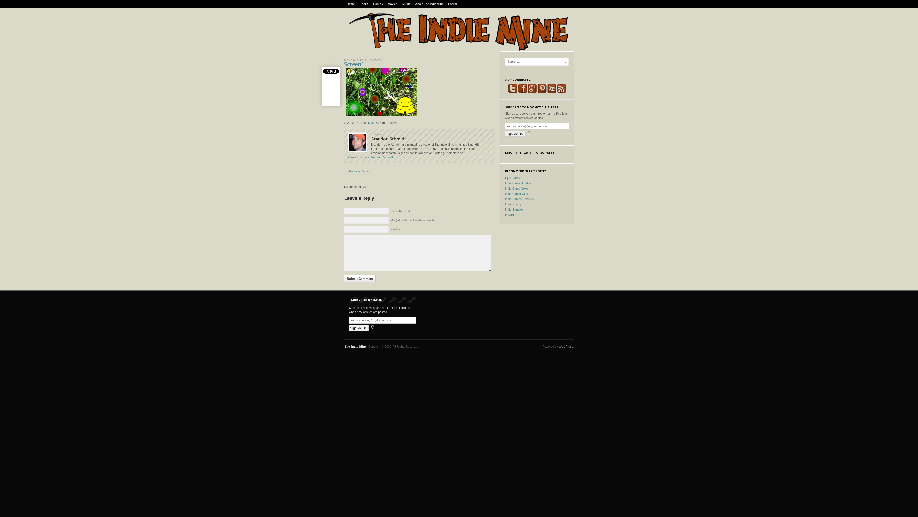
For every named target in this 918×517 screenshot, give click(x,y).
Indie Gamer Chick (517, 194)
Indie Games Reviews (519, 199)
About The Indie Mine (429, 4)
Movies (393, 4)
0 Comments (373, 60)
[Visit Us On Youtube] (552, 92)
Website (395, 229)
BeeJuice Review (357, 171)
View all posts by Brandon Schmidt (372, 157)
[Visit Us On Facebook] (522, 92)
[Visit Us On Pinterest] (542, 92)
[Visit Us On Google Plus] (532, 92)
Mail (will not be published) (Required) (412, 220)
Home (351, 4)
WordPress (566, 346)
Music (406, 4)
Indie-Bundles (514, 209)
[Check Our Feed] (562, 92)
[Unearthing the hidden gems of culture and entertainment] (458, 49)
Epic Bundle (513, 178)
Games (378, 4)
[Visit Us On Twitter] (513, 92)
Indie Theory (513, 204)
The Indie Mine (365, 122)
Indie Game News (516, 188)
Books (364, 4)
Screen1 (354, 64)
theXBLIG (511, 215)
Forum (452, 4)
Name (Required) (401, 211)
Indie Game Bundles (518, 183)
